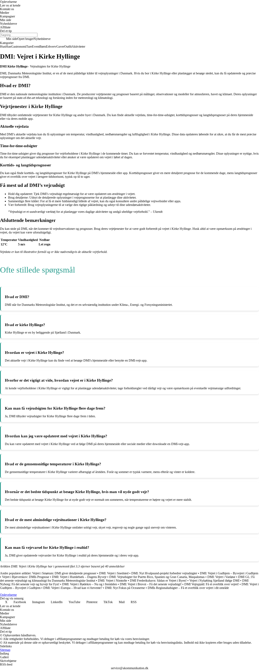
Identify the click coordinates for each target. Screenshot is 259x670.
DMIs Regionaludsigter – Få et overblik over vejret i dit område (188, 588)
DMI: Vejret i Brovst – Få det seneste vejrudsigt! (151, 584)
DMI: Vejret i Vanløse (221, 577)
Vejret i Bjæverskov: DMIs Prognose (25, 577)
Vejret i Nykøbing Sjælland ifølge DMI (214, 580)
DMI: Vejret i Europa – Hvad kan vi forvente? (72, 588)
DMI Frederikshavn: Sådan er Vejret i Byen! (158, 580)
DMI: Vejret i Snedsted (113, 573)
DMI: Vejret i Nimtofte (112, 580)
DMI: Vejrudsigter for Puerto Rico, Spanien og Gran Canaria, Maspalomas (157, 577)
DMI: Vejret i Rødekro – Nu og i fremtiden (89, 584)
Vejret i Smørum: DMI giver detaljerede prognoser (64, 573)
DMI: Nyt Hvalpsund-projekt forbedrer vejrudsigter (164, 573)
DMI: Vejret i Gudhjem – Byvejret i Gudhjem (229, 573)
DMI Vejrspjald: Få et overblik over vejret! (211, 584)
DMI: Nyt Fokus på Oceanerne (125, 588)
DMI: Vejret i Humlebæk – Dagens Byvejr (79, 577)
